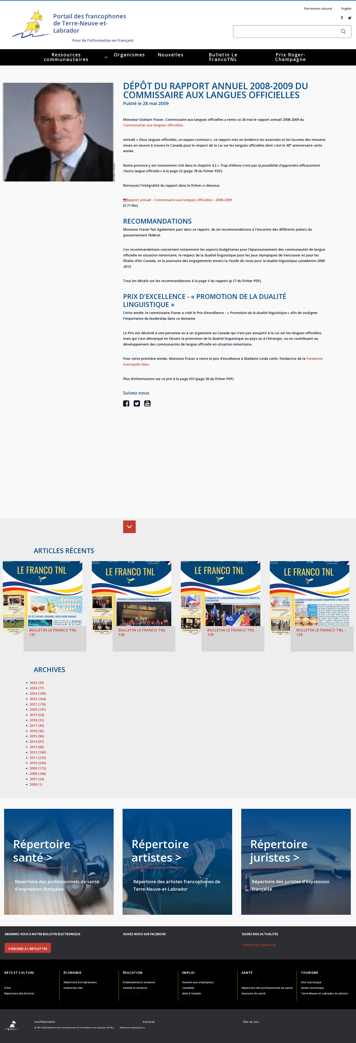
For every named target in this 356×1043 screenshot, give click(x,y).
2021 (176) (38, 704)
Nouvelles (171, 54)
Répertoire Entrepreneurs (80, 982)
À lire (7, 988)
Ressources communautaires (66, 56)
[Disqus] (224, 468)
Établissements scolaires (139, 982)
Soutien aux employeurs (198, 982)
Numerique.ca (138, 1027)
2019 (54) (37, 715)
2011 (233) (38, 757)
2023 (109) (38, 693)
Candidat (188, 988)
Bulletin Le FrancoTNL (223, 56)
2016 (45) (37, 731)
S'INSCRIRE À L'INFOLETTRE (27, 949)
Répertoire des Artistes (19, 993)
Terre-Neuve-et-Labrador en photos (324, 993)
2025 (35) (37, 682)
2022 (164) (38, 699)
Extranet (149, 1022)
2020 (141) (38, 709)
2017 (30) (37, 725)
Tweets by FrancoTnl (259, 945)
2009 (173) (38, 768)
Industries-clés (73, 988)
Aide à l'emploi (191, 993)
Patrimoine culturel (318, 8)
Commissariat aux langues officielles (153, 125)
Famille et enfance (135, 988)
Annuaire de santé (253, 993)
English (346, 8)
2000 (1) (36, 784)
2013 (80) (37, 747)
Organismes (129, 54)
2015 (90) (37, 736)
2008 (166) (38, 773)
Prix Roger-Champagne (290, 56)
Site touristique (311, 982)
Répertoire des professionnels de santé (267, 988)
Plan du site (251, 1022)
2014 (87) (37, 741)
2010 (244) (38, 763)
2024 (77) (37, 688)
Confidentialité (44, 1022)
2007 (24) (37, 779)
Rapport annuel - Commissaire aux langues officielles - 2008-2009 (179, 200)
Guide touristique (312, 988)
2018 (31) (37, 720)
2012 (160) (38, 752)
